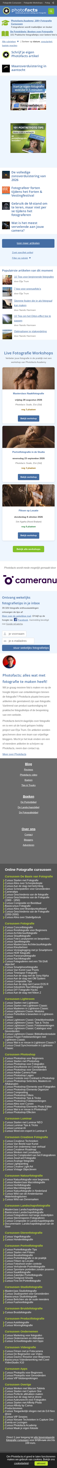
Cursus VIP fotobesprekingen (21, 1378)
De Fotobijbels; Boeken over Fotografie (31, 31)
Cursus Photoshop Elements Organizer (27, 1089)
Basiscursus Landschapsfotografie (24, 1212)
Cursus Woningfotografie (19, 1325)
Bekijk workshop (28, 418)
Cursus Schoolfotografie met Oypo (24, 1341)
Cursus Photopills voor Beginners (24, 1372)
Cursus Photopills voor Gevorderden (25, 1375)
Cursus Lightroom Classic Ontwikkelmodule (29, 1019)
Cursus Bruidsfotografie (18, 1312)
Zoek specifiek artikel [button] (22, 252)
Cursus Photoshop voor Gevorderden (26, 1069)
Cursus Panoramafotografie (20, 955)
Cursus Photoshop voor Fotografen (24, 1064)
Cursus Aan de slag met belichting (24, 886)
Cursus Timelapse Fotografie (21, 972)
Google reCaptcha (14, 624)
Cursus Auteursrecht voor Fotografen (25, 1399)
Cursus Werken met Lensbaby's (23, 1152)
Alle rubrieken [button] (9, 41)
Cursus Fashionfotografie (19, 1302)
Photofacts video (28, 774)
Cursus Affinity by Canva (18, 1405)
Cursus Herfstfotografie (18, 1185)
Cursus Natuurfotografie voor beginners (27, 1179)
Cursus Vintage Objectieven (20, 1169)
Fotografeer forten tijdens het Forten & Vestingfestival (26, 192)
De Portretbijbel (28, 802)
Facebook (23, 620)
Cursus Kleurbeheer (16, 947)
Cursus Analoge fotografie (19, 1161)
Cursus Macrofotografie (18, 1188)
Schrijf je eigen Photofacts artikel (25, 54)
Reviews (28, 769)
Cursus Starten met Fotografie (21, 880)
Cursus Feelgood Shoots (19, 1278)
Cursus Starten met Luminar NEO (23, 1122)
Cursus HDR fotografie (17, 953)
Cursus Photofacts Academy (21, 1425)
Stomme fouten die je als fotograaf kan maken (33, 303)
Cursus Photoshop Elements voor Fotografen (30, 1086)
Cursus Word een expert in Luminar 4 (26, 1131)
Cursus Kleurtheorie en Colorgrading (25, 1066)
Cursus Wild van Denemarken (22, 1199)
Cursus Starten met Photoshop (22, 1061)
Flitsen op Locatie (28, 510)
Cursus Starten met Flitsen (20, 1252)
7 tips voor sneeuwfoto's (27, 288)
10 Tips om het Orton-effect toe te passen (32, 318)
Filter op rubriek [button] (20, 258)
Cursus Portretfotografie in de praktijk (25, 1258)
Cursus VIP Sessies (16, 1416)
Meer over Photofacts (14, 754)
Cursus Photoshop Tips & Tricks (23, 1098)
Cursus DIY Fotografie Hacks (21, 990)
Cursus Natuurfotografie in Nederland (26, 1191)
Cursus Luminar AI (15, 1128)
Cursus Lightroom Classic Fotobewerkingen (29, 1025)
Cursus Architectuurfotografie (21, 933)
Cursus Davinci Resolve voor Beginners (27, 1357)
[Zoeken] (51, 11)
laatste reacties (9, 45)
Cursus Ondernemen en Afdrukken (24, 1338)
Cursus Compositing (16, 1092)
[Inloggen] (53, 3)
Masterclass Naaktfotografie (28, 393)
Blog (28, 764)
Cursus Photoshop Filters (19, 1095)
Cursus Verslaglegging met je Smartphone (28, 950)
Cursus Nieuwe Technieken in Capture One (29, 1419)
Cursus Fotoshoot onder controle (23, 1263)
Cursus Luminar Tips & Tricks (21, 1125)
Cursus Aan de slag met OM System (25, 978)
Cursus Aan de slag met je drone (23, 1397)
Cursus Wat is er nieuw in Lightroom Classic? (30, 1042)
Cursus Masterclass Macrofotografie (25, 1182)
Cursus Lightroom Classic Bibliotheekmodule (30, 1034)
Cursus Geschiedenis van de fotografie (26, 894)
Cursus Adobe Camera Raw (20, 1072)
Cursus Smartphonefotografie (21, 967)
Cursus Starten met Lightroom (21, 1002)
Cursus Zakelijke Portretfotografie (23, 1275)
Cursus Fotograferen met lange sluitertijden (29, 1215)
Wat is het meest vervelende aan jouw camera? (27, 227)
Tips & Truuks (28, 785)
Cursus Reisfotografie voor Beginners (26, 930)
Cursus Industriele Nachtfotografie (24, 987)
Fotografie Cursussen (12, 3)
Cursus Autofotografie (17, 1322)
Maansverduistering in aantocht (28, 68)
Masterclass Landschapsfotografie (24, 1209)
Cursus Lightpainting (16, 1163)
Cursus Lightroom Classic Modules (24, 1011)
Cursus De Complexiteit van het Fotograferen (30, 1155)
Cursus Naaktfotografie (18, 1272)
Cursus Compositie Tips (18, 981)
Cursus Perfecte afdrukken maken (24, 1394)
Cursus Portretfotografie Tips (21, 1249)
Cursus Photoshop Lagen (19, 1075)
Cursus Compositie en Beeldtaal (23, 903)
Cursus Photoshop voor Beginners (24, 1058)
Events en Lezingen (16, 1422)
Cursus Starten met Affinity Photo (23, 1402)
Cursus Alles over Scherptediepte (23, 883)
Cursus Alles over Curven (19, 1103)
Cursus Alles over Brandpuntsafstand (26, 908)
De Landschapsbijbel (28, 807)
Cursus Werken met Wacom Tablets (25, 1388)
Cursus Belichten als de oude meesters (27, 1299)
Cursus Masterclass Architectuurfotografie (28, 944)
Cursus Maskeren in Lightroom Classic (26, 1008)
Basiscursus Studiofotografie (21, 1296)
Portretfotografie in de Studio (28, 452)
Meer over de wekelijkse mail (16, 616)
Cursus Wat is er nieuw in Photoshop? (26, 1109)
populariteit (46, 41)
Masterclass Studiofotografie (21, 1291)
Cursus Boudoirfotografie (19, 1255)
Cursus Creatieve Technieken (21, 1141)
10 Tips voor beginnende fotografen (34, 276)
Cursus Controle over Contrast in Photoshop (29, 1078)
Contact (29, 834)
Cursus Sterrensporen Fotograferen (25, 1218)
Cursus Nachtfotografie (18, 958)
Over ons (28, 829)
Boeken (28, 780)
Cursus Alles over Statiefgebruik (23, 917)
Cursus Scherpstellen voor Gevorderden (27, 889)
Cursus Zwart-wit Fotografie (20, 1158)
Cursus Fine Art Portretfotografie (23, 1280)
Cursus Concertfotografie (19, 927)
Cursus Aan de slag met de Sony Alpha (27, 975)
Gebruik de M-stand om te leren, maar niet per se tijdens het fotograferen (29, 209)
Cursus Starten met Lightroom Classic (26, 1005)
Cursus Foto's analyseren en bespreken (27, 938)
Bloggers (28, 839)
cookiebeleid (21, 1463)
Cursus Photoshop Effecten (20, 1112)
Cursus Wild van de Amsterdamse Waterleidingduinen (24, 1195)
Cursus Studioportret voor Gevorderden (27, 1293)
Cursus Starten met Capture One (23, 1391)
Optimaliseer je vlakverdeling (30, 331)
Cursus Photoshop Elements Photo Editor (28, 1106)
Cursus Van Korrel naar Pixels (22, 970)
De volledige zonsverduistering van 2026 (28, 176)
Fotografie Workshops (33, 3)
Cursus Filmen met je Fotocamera (24, 1351)
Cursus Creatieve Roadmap (20, 1149)
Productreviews (13, 1408)
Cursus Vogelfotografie (18, 1236)
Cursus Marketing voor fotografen (23, 1335)
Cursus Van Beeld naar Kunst (21, 1143)
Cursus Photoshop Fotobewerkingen (25, 1101)
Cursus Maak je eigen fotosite (21, 1428)
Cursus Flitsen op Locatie (19, 1261)
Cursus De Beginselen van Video (23, 1354)
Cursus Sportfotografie (17, 941)
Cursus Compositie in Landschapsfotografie (29, 1220)
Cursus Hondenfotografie (19, 1239)
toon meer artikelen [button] (28, 243)
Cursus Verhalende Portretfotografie (25, 1266)
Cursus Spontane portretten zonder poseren (29, 1269)
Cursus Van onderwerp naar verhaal (25, 1146)
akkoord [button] (41, 1463)
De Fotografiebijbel (28, 812)
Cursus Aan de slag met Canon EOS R (26, 984)
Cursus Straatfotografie (18, 936)
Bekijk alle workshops (28, 549)
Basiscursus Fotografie (18, 906)
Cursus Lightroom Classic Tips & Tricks (27, 1022)
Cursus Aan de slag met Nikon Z (23, 992)
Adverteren (28, 845)
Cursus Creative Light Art (19, 1166)
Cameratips (11, 891)
